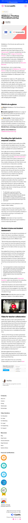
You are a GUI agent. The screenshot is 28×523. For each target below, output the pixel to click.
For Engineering (4, 425)
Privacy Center (10, 517)
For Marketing (4, 420)
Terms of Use (18, 517)
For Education (4, 415)
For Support (3, 428)
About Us (3, 398)
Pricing (2, 403)
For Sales (3, 418)
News (2, 445)
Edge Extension (4, 443)
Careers (3, 401)
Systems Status (4, 447)
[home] (8, 6)
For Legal (3, 423)
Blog (2, 435)
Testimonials (4, 405)
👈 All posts (5, 11)
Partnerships (4, 408)
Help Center (4, 438)
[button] (25, 5)
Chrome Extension (5, 440)
